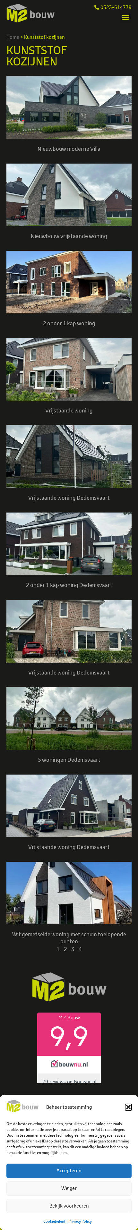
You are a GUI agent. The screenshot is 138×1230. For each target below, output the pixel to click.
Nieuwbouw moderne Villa (69, 148)
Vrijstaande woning (69, 410)
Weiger (69, 1188)
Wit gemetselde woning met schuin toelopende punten (69, 937)
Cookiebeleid (54, 1221)
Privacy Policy (80, 1221)
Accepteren (69, 1170)
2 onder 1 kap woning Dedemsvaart (69, 585)
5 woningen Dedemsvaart (69, 759)
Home (12, 37)
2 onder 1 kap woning (69, 323)
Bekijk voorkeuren (69, 1206)
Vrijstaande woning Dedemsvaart (69, 497)
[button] (128, 1107)
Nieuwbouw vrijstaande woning (69, 236)
